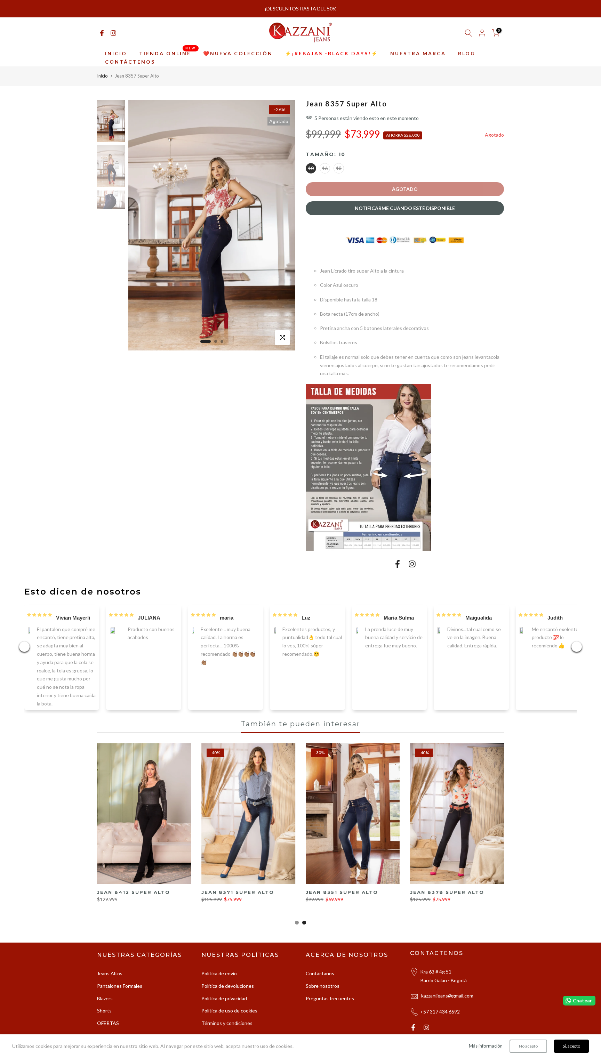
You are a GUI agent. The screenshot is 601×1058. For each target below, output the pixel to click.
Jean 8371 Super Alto (237, 898)
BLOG (466, 60)
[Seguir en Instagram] (113, 39)
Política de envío (219, 980)
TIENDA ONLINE (167, 59)
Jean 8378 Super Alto (447, 898)
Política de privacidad (224, 1004)
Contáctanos (320, 980)
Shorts (104, 1017)
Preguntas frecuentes (330, 1004)
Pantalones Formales (119, 992)
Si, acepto (571, 1046)
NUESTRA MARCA (418, 60)
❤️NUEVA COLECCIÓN (238, 60)
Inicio (102, 82)
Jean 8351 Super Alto (342, 898)
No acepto (528, 1046)
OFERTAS (108, 1029)
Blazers (105, 1004)
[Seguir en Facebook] (102, 39)
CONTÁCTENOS (130, 68)
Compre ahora (328, 16)
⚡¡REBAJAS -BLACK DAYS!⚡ (331, 60)
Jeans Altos (109, 980)
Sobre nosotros (322, 992)
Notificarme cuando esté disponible (405, 214)
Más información (486, 1046)
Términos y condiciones (227, 1029)
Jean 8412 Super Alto (133, 898)
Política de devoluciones (227, 992)
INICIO (116, 60)
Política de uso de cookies (229, 1017)
